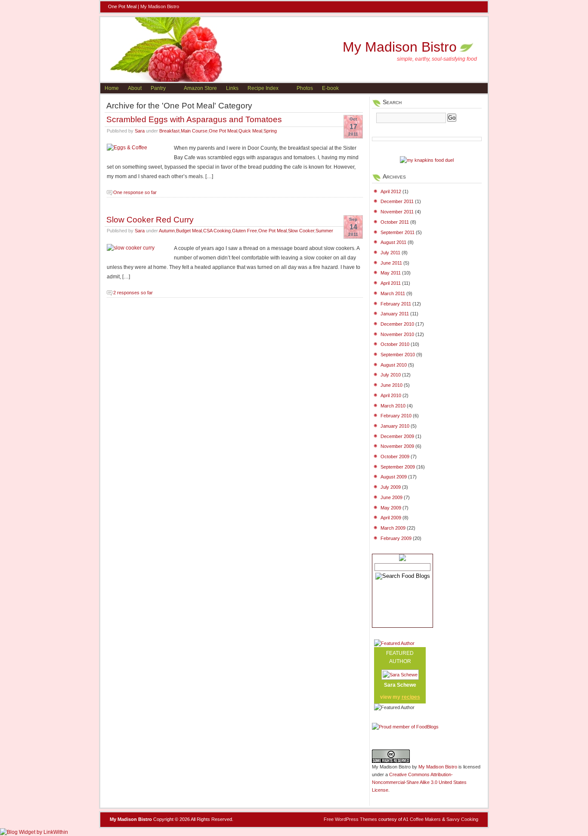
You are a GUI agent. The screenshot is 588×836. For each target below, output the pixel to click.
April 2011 (391, 283)
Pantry (158, 88)
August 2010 (394, 364)
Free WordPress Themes (350, 819)
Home (112, 88)
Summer (324, 230)
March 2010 (393, 405)
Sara (140, 130)
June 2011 (391, 262)
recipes (411, 697)
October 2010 (395, 344)
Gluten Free (244, 230)
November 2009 (397, 446)
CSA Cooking (217, 230)
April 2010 (391, 395)
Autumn (167, 230)
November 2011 (397, 211)
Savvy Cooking (462, 819)
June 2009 (391, 497)
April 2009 (391, 517)
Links (232, 88)
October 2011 (395, 222)
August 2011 (393, 242)
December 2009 (397, 436)
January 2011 (395, 313)
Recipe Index (263, 88)
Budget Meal (189, 230)
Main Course (194, 130)
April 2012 (391, 191)
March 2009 (393, 528)
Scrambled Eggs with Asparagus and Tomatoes (194, 119)
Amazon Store (200, 88)
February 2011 (396, 303)
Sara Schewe (400, 685)
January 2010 (395, 426)
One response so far (135, 192)
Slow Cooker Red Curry (150, 219)
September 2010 (398, 354)
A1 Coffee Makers (422, 819)
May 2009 (391, 507)
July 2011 (390, 252)
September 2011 (398, 232)
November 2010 (397, 334)
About (135, 88)
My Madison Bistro (159, 6)
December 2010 (397, 324)
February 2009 (396, 538)
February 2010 (396, 415)
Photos (305, 88)
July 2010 (391, 374)
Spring (270, 130)
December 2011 (397, 201)
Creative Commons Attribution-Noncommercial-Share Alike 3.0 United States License (419, 782)
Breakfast (169, 130)
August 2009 (394, 476)
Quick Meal (250, 130)
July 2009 (391, 487)
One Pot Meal (223, 130)
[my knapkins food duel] (427, 160)
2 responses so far (133, 292)
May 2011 (391, 272)
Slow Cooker (301, 230)
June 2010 (391, 385)
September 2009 (398, 466)
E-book (330, 88)
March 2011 (393, 293)
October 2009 (395, 456)
